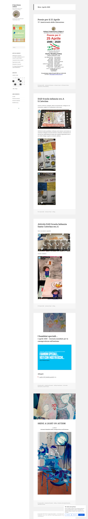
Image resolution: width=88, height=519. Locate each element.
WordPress (41, 516)
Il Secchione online (16, 6)
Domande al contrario (16, 64)
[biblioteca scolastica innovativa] (18, 33)
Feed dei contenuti (16, 98)
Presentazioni (59, 385)
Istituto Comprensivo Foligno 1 (51, 513)
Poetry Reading (45, 86)
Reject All (74, 514)
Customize (68, 514)
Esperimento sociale (16, 62)
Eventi (56, 85)
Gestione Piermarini (50, 85)
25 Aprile (64, 85)
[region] (75, 511)
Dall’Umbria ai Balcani (18, 57)
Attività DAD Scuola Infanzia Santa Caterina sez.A (52, 225)
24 (20, 84)
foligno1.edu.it (17, 19)
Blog (54, 211)
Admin (44, 515)
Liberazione (40, 86)
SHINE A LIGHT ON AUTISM (52, 423)
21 (15, 84)
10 (20, 81)
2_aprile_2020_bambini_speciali (46, 377)
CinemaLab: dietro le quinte (17, 60)
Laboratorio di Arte (41, 504)
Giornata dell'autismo (66, 503)
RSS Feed (50, 515)
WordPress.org (15, 102)
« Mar (13, 88)
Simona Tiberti (49, 211)
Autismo (59, 503)
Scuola (59, 85)
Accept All (81, 514)
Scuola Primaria (46, 386)
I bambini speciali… (53, 338)
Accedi (13, 96)
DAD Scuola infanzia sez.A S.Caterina (51, 100)
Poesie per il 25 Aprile (51, 20)
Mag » (16, 88)
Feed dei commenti (16, 100)
